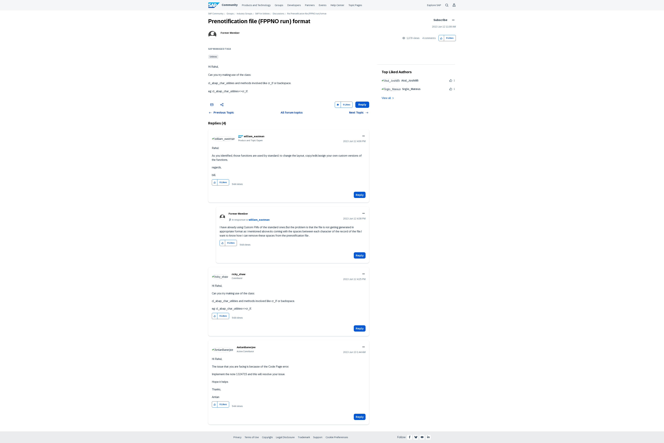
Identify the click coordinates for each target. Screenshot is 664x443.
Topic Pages (355, 5)
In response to (251, 219)
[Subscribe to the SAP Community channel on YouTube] (422, 437)
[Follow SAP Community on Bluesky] (415, 437)
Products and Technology (256, 5)
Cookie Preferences (337, 437)
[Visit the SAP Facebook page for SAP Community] (409, 437)
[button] (441, 38)
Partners (310, 5)
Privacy (237, 437)
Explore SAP (434, 5)
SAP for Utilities (262, 14)
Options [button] (452, 20)
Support (317, 437)
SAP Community (215, 14)
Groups (279, 5)
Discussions (278, 14)
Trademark (304, 437)
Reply (360, 194)
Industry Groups (244, 14)
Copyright (267, 437)
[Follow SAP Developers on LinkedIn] (428, 437)
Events (322, 5)
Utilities (213, 57)
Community (230, 4)
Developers (294, 5)
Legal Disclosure (285, 437)
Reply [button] (362, 104)
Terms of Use (252, 437)
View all (386, 98)
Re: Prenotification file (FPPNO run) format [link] (306, 14)
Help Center (337, 5)
